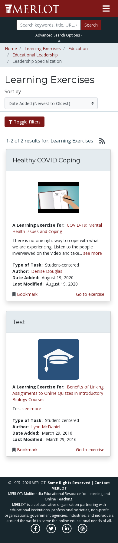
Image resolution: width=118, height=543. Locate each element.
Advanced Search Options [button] (57, 35)
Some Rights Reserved (69, 482)
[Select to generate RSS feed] (99, 140)
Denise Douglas (46, 271)
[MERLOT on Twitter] (51, 531)
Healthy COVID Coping (46, 160)
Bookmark (27, 294)
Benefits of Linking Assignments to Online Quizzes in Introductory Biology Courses (57, 393)
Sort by (13, 91)
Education (78, 48)
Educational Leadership (35, 55)
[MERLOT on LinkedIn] (67, 531)
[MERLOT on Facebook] (35, 531)
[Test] (58, 359)
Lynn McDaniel (45, 427)
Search (91, 25)
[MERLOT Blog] (83, 531)
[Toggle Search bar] (59, 41)
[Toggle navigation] (106, 8)
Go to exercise (90, 294)
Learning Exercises (43, 48)
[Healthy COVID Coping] (58, 197)
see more (92, 253)
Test (18, 322)
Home (11, 48)
